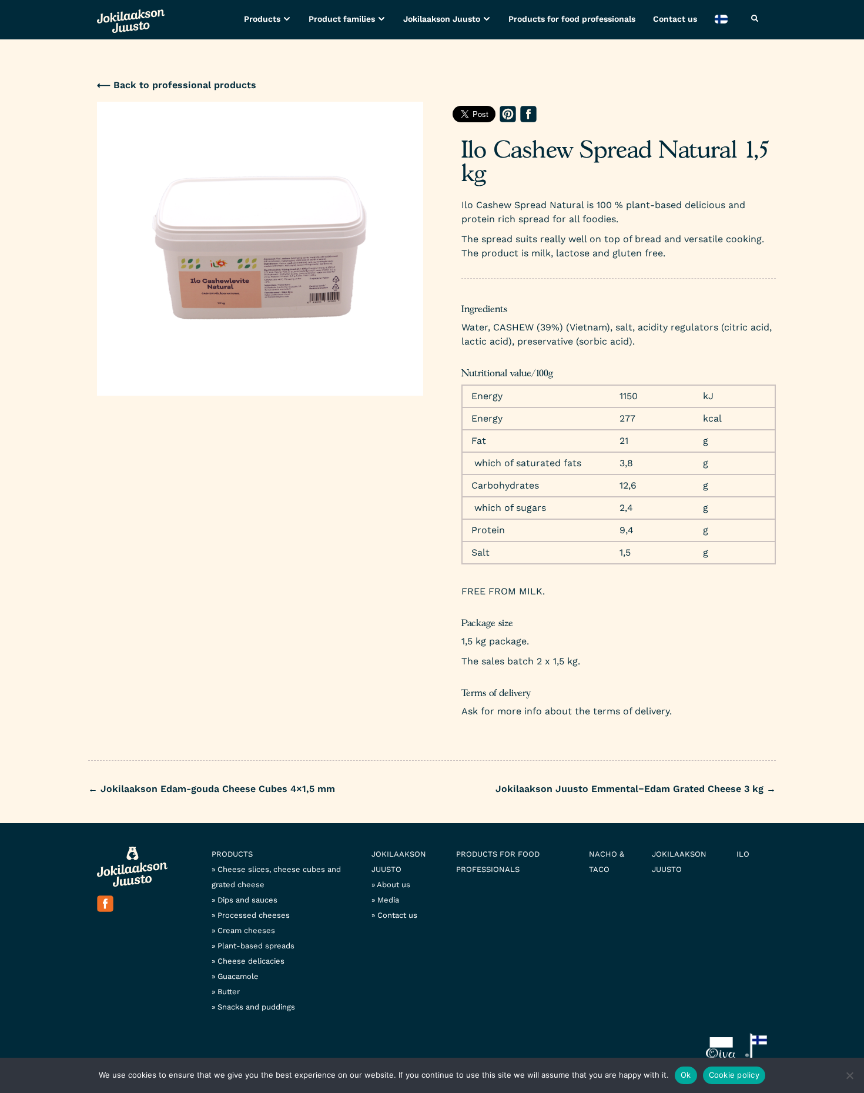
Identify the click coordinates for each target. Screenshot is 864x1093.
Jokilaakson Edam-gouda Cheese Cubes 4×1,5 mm (211, 788)
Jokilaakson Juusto (441, 19)
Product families (342, 19)
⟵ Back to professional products (176, 85)
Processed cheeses (253, 915)
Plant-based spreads (255, 945)
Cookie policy (734, 1074)
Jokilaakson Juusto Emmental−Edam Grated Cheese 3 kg (635, 788)
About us (393, 884)
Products (262, 19)
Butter (228, 991)
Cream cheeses (246, 930)
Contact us (675, 19)
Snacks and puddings (256, 1006)
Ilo (742, 854)
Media (388, 899)
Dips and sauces (247, 899)
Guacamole (238, 976)
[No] (849, 1075)
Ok (686, 1074)
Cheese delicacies (250, 961)
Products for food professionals (571, 19)
